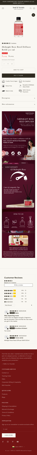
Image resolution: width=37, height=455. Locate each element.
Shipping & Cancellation (9, 406)
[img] (14, 311)
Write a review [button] (18, 285)
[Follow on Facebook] (3, 442)
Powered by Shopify (26, 450)
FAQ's (3, 379)
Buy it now (18, 75)
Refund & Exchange (8, 409)
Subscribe (9, 435)
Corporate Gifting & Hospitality (11, 382)
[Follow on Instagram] (8, 442)
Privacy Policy (6, 415)
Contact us (5, 373)
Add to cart (18, 70)
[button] (6, 43)
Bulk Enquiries (6, 385)
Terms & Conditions (8, 412)
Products (4, 394)
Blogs (3, 397)
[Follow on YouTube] (18, 442)
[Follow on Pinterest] (13, 442)
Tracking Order (6, 376)
